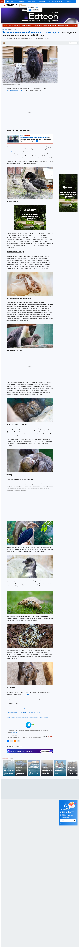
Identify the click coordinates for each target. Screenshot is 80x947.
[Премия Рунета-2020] (21, 5)
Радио (60, 5)
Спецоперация (20, 1)
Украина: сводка (30, 25)
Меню (2, 1)
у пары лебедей (15, 151)
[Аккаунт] (78, 1)
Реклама (66, 5)
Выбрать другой (35, 9)
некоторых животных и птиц (15, 90)
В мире (48, 1)
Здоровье (59, 1)
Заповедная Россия (52, 25)
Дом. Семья (5, 29)
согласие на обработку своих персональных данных (66, 823)
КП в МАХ (36, 25)
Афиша (66, 25)
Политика (28, 1)
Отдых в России (43, 25)
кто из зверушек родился (22, 95)
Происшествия (61, 25)
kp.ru (51, 736)
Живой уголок (12, 746)
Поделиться (73, 42)
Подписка (73, 5)
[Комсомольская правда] (9, 5)
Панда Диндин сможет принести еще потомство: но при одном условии (27, 717)
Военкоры (23, 25)
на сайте (26, 694)
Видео (13, 1)
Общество (35, 1)
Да (29, 9)
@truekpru (14, 732)
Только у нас (17, 25)
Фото (8, 1)
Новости (11, 25)
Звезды (54, 1)
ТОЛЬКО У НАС (18, 746)
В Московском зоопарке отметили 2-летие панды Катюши (23, 712)
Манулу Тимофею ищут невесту (16, 708)
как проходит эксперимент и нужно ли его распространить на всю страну (35, 139)
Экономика (42, 1)
